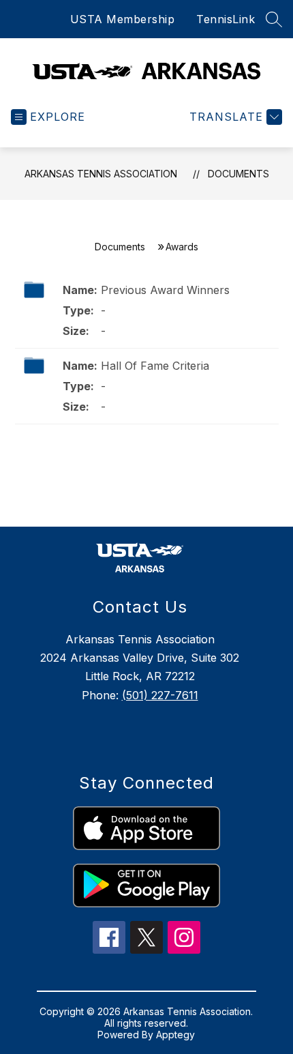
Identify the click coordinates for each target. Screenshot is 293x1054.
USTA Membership (122, 19)
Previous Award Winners (165, 290)
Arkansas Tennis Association (101, 173)
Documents (238, 173)
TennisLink (225, 19)
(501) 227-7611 (160, 695)
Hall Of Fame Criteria (155, 365)
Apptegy (175, 1034)
